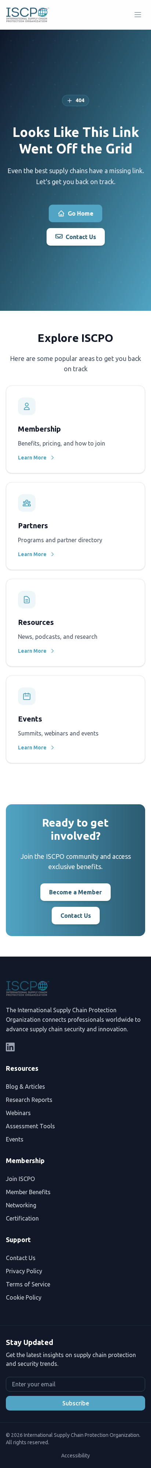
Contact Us (81, 237)
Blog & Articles (25, 1086)
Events (14, 1139)
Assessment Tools (30, 1126)
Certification (22, 1218)
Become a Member (75, 892)
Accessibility (75, 1455)
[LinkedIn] (10, 1047)
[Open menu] (137, 14)
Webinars (18, 1113)
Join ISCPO (20, 1178)
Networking (21, 1205)
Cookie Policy (23, 1297)
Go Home (80, 213)
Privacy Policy (24, 1271)
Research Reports (29, 1099)
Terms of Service (28, 1284)
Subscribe (75, 1403)
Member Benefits (28, 1192)
